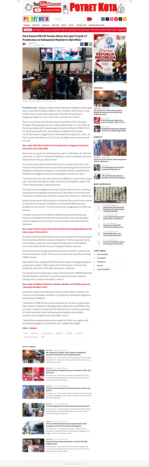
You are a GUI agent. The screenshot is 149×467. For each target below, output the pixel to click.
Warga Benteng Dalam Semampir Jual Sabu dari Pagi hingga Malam (113, 130)
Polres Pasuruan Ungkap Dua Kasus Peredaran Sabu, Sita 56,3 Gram (113, 121)
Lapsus (71, 25)
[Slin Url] (86, 44)
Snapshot (36, 25)
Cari (89, 19)
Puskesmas (35, 333)
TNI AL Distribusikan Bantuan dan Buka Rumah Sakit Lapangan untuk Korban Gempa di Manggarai (66, 425)
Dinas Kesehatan (47, 333)
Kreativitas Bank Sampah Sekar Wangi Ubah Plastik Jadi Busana (110, 160)
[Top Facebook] (103, 19)
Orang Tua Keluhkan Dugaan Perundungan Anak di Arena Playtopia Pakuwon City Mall (114, 243)
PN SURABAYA (101, 258)
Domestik (45, 25)
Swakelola (79, 333)
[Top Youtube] (116, 19)
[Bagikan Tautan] (82, 44)
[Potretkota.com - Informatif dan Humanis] (36, 19)
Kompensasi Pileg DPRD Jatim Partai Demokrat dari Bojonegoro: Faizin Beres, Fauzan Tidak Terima (68, 30)
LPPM (42, 337)
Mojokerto (59, 333)
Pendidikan (101, 262)
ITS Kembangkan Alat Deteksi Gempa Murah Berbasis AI (68, 406)
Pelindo (100, 266)
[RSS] (125, 19)
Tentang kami (81, 25)
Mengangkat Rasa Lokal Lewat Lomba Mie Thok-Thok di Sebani (112, 234)
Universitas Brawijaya (31, 337)
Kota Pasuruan (102, 254)
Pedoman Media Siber (96, 25)
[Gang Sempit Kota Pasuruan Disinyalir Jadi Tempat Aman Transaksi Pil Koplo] (110, 195)
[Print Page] (90, 44)
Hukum (63, 25)
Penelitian (69, 333)
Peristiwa (55, 25)
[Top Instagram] (111, 19)
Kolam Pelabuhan (103, 269)
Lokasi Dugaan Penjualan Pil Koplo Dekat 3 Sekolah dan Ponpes (113, 218)
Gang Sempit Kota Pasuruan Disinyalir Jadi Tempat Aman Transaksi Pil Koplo (113, 209)
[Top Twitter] (107, 19)
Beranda (27, 25)
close (18, 1)
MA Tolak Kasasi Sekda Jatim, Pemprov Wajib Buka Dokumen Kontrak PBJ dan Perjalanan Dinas (66, 353)
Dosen (26, 333)
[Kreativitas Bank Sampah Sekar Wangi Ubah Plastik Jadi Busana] (110, 148)
